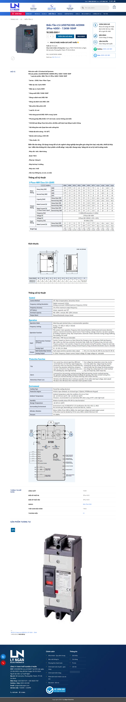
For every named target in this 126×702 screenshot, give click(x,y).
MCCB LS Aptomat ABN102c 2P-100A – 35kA (24, 632)
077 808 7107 (104, 1)
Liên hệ (74, 667)
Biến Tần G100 (87, 504)
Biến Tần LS (52, 14)
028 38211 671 (22, 681)
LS (21, 19)
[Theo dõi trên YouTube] (114, 1)
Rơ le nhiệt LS (86, 14)
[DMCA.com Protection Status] (75, 671)
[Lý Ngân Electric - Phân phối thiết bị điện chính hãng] (15, 7)
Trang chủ (14, 19)
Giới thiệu (75, 655)
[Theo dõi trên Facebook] (109, 1)
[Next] (17, 57)
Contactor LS (69, 14)
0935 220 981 (92, 1)
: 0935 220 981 (103, 55)
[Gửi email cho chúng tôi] (111, 1)
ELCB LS (44, 14)
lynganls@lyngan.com (22, 685)
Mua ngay (81, 36)
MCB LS (60, 14)
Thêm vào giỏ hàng (65, 36)
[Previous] (11, 641)
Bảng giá (28, 14)
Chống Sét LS (97, 14)
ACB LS (78, 14)
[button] (114, 7)
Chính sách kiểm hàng (54, 673)
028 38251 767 (33, 681)
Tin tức (105, 14)
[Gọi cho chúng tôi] (112, 1)
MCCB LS (37, 14)
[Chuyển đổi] (48, 43)
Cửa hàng (75, 659)
